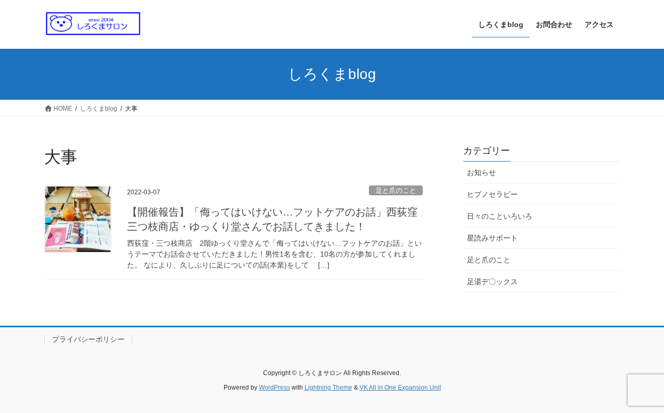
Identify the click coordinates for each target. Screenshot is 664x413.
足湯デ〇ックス (492, 281)
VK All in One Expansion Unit (400, 387)
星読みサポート (492, 238)
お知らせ (481, 172)
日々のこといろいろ (499, 216)
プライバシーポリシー (88, 339)
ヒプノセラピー (492, 194)
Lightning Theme (328, 387)
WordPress (274, 387)
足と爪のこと (396, 190)
